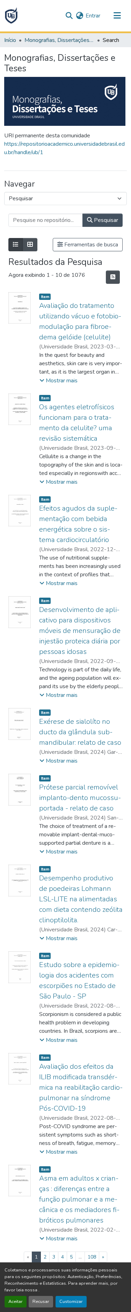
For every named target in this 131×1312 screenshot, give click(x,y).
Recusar (40, 1301)
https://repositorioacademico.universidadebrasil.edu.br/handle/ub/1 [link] (64, 148)
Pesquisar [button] (105, 220)
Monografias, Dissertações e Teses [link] (59, 40)
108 (92, 1257)
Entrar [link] (93, 16)
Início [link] (10, 40)
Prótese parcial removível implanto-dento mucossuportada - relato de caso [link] (80, 798)
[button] (11, 15)
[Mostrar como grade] (30, 244)
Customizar (71, 1301)
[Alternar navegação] (117, 15)
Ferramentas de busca (90, 244)
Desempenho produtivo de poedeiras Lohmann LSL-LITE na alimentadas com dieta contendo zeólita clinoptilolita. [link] (81, 899)
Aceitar (15, 1301)
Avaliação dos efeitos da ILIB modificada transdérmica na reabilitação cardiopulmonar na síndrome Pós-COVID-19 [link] (81, 1087)
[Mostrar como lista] (15, 244)
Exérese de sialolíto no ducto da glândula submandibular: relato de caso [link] (80, 732)
